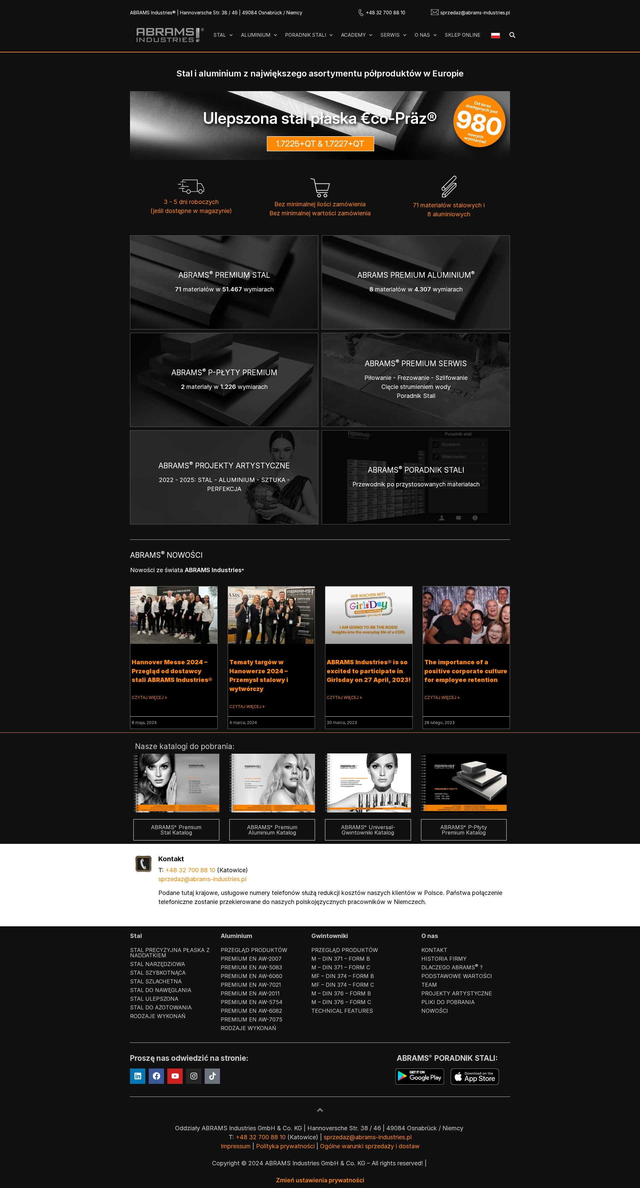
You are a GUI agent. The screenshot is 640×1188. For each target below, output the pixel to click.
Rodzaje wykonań (248, 1028)
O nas (422, 35)
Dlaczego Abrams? (452, 967)
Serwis (390, 35)
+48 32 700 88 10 (385, 12)
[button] (512, 35)
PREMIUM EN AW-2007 (251, 958)
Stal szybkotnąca (158, 972)
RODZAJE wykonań (158, 1016)
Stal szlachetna (156, 981)
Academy (353, 35)
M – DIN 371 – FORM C (340, 967)
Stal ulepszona (154, 998)
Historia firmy (444, 958)
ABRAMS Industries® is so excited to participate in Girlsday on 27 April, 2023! (369, 671)
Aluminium (255, 35)
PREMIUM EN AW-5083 (251, 967)
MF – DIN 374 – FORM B (342, 976)
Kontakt (434, 950)
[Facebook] (156, 1076)
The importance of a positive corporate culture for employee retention (465, 671)
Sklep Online (462, 35)
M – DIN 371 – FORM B (340, 958)
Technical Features (342, 1010)
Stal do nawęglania (160, 990)
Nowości (434, 1010)
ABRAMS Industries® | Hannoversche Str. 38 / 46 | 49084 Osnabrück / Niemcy (216, 12)
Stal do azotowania (161, 1007)
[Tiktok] (212, 1076)
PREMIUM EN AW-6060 (251, 976)
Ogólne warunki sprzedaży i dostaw (370, 1146)
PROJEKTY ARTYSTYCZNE (456, 993)
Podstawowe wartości (456, 976)
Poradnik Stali (305, 35)
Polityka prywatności (285, 1146)
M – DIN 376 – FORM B (341, 993)
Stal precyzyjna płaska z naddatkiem (170, 953)
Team (429, 984)
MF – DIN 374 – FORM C (342, 984)
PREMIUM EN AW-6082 (251, 1010)
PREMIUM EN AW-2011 (250, 993)
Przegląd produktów (254, 950)
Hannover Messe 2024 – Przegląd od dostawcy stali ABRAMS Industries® (172, 671)
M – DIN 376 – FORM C (341, 1002)
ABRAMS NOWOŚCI (166, 554)
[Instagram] (193, 1076)
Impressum (236, 1146)
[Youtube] (175, 1076)
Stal (219, 35)
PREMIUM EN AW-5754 (251, 1002)
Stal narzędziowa (157, 964)
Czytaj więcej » (149, 697)
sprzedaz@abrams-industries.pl (475, 12)
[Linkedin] (137, 1076)
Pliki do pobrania (448, 1002)
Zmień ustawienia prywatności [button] (320, 1180)
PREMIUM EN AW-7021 (251, 984)
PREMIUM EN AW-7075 (251, 1019)
